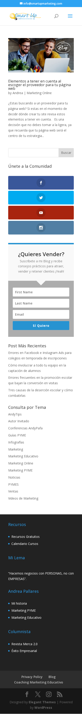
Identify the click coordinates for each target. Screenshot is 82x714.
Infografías (16, 442)
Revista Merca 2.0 (24, 644)
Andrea (18, 93)
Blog (52, 677)
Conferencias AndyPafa (25, 428)
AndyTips (15, 414)
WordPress (43, 707)
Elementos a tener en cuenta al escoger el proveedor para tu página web (39, 85)
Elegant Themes (42, 702)
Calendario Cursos (24, 543)
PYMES (13, 484)
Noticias (14, 477)
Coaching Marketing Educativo (38, 682)
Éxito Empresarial (24, 651)
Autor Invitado (18, 421)
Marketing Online (39, 93)
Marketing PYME (20, 470)
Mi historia (19, 603)
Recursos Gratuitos (25, 536)
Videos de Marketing (23, 498)
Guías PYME (17, 435)
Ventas (13, 491)
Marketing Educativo (23, 456)
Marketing (15, 449)
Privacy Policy (32, 677)
